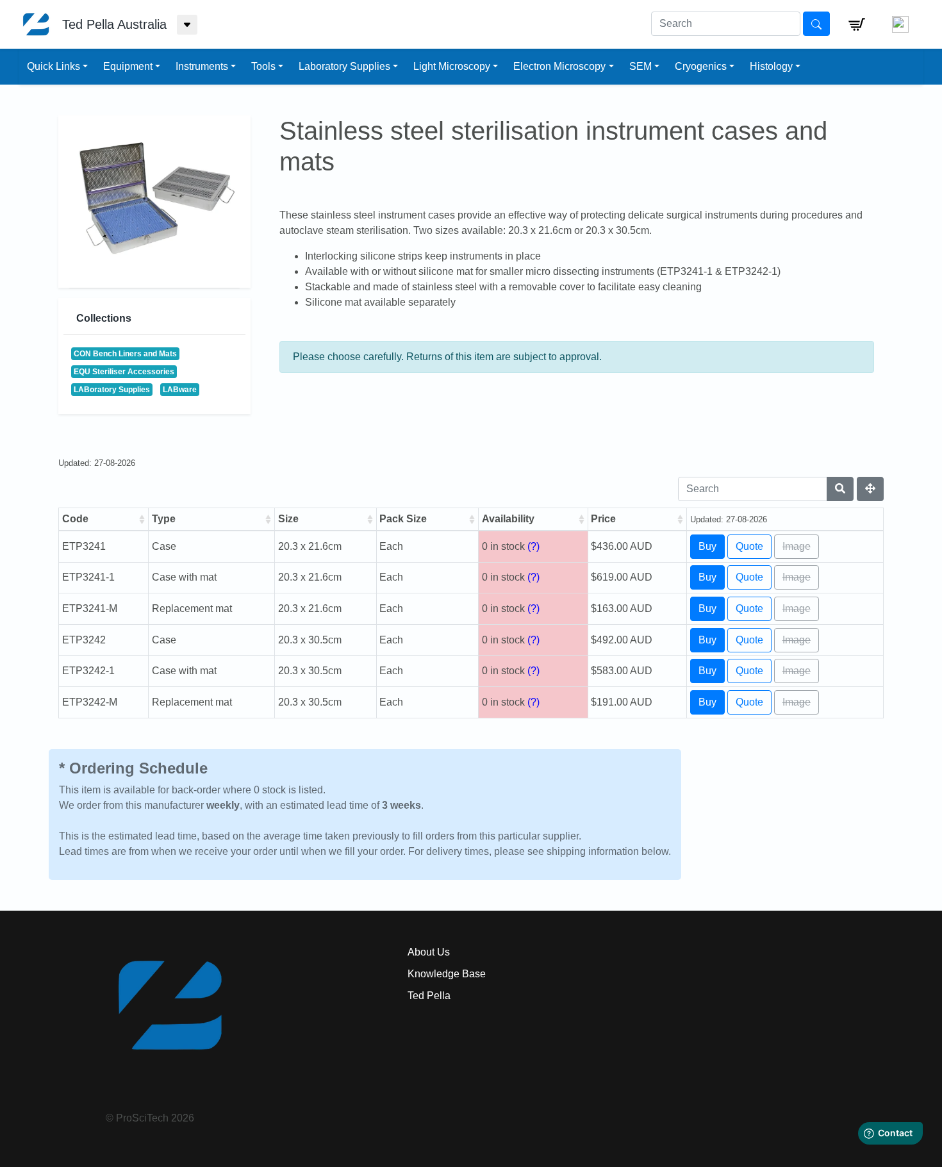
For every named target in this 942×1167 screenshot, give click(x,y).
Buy (707, 546)
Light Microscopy (451, 66)
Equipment (128, 66)
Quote (749, 546)
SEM (640, 66)
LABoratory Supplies (112, 389)
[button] (856, 24)
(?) (533, 546)
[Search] (840, 489)
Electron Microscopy (559, 66)
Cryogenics (701, 66)
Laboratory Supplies (344, 66)
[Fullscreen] (870, 489)
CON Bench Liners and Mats (125, 353)
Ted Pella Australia (114, 24)
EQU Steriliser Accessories (124, 371)
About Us (429, 952)
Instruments (202, 66)
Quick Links (53, 66)
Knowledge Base (447, 973)
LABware (180, 389)
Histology (771, 66)
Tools (263, 66)
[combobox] (725, 24)
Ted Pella (429, 995)
